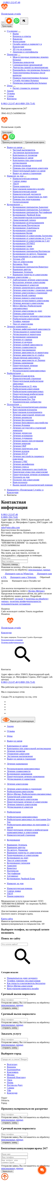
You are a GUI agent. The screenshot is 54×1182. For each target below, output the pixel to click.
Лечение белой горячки (24, 295)
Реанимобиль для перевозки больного (31, 70)
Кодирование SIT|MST (24, 243)
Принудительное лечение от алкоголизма (27, 802)
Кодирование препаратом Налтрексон (31, 251)
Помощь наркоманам (23, 363)
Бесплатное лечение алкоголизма (29, 282)
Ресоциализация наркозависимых (29, 370)
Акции (10, 91)
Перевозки (12, 54)
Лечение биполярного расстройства (30, 422)
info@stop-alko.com (10, 527)
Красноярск (12, 1072)
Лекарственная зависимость (26, 357)
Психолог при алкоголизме (26, 479)
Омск (9, 1080)
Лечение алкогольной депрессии (29, 415)
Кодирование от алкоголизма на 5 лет (31, 241)
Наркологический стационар (27, 378)
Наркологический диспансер (27, 194)
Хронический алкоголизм (19, 796)
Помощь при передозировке (26, 199)
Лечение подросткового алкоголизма (31, 300)
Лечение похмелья (22, 165)
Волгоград (12, 1064)
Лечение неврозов (22, 443)
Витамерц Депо (20, 264)
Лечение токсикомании (24, 350)
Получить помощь (10, 564)
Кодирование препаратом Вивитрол (30, 267)
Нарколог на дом (15, 176)
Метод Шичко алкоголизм (20, 986)
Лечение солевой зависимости (28, 344)
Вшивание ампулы (22, 269)
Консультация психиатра (25, 409)
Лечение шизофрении (23, 464)
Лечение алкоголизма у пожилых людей (32, 290)
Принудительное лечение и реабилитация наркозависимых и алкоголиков (27, 831)
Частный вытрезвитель (24, 150)
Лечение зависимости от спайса (28, 355)
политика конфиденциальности (25, 601)
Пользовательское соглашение (12, 640)
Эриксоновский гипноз (24, 220)
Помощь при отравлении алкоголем (30, 168)
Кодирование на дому (23, 248)
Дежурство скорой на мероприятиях (30, 67)
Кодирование (13, 204)
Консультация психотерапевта (27, 412)
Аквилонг (12, 865)
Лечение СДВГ (20, 461)
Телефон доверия (21, 321)
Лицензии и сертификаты (25, 52)
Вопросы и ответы (22, 36)
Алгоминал (12, 876)
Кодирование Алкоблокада (26, 228)
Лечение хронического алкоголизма (30, 287)
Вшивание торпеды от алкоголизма (30, 274)
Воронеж (11, 1067)
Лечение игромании (23, 435)
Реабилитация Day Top (24, 399)
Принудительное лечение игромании (31, 474)
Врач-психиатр (20, 482)
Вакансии (17, 39)
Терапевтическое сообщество (27, 402)
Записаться (7, 1171)
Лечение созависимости (24, 347)
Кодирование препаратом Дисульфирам (32, 212)
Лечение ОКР (19, 446)
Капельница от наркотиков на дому (30, 196)
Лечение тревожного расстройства (30, 469)
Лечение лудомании (22, 438)
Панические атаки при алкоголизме (30, 472)
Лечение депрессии (22, 433)
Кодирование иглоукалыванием (28, 222)
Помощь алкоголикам (23, 313)
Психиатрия (13, 404)
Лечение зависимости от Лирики (29, 360)
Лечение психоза (21, 451)
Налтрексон (13, 871)
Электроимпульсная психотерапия (30, 217)
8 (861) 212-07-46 (11, 2)
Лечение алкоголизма (17, 277)
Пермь (10, 1082)
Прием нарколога (21, 186)
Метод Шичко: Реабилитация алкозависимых (27, 307)
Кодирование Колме (23, 233)
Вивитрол (12, 868)
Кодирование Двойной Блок (27, 215)
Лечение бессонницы (23, 420)
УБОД (16, 183)
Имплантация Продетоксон (26, 225)
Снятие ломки (20, 181)
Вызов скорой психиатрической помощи (33, 485)
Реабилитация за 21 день (25, 386)
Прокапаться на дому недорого (22, 978)
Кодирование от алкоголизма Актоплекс (33, 235)
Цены (10, 85)
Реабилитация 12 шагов (24, 396)
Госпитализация (21, 202)
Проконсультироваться (12, 142)
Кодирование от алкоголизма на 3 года (32, 238)
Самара (10, 1088)
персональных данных (39, 569)
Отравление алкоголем (18, 753)
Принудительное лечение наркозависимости (25, 366)
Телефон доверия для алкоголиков (23, 980)
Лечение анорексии (22, 417)
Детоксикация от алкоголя (26, 285)
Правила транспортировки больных (30, 78)
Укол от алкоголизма (23, 261)
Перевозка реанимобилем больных (30, 83)
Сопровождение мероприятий (27, 65)
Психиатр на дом (21, 477)
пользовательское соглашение (15, 604)
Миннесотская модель (23, 376)
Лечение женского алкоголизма (28, 303)
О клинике (12, 31)
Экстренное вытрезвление (26, 152)
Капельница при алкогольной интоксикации (29, 748)
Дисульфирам (13, 873)
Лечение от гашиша (22, 339)
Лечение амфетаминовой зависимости (31, 329)
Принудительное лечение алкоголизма (32, 316)
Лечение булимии (21, 425)
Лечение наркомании (17, 326)
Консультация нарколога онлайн (28, 189)
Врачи (16, 33)
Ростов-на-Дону (15, 1085)
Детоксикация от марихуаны (27, 334)
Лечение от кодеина (22, 342)
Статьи (10, 96)
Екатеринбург (14, 1069)
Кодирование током (22, 246)
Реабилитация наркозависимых (28, 391)
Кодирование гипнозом (24, 230)
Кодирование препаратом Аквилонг (30, 207)
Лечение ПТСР (20, 454)
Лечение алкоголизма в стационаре (30, 293)
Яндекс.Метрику (36, 591)
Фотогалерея (19, 41)
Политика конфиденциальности (12, 642)
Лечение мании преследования (28, 441)
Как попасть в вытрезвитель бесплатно (26, 983)
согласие (19, 598)
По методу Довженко (17, 850)
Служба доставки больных (26, 80)
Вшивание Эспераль (23, 272)
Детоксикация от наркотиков (27, 331)
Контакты (12, 98)
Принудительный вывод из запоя (29, 170)
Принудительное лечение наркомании (25, 776)
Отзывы (11, 93)
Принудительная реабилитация (28, 394)
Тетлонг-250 (19, 259)
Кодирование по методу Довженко (30, 254)
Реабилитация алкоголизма (26, 318)
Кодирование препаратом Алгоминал (31, 209)
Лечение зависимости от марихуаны (30, 352)
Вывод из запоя (14, 147)
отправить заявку (9, 1008)
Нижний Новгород (16, 1077)
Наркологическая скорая (25, 191)
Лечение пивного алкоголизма (28, 298)
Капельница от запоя (23, 158)
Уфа (9, 1090)
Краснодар (7, 26)
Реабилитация (14, 373)
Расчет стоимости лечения (26, 88)
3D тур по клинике (22, 49)
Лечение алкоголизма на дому (27, 311)
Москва (10, 1075)
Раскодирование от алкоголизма (28, 256)
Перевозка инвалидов (23, 62)
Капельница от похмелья (25, 155)
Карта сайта (7, 918)
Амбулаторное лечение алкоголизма (30, 280)
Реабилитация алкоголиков (26, 389)
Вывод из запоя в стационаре (27, 173)
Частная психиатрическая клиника (30, 407)
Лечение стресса (21, 467)
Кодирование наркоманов (25, 337)
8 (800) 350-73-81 (26, 103)
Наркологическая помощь (25, 178)
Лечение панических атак (25, 448)
